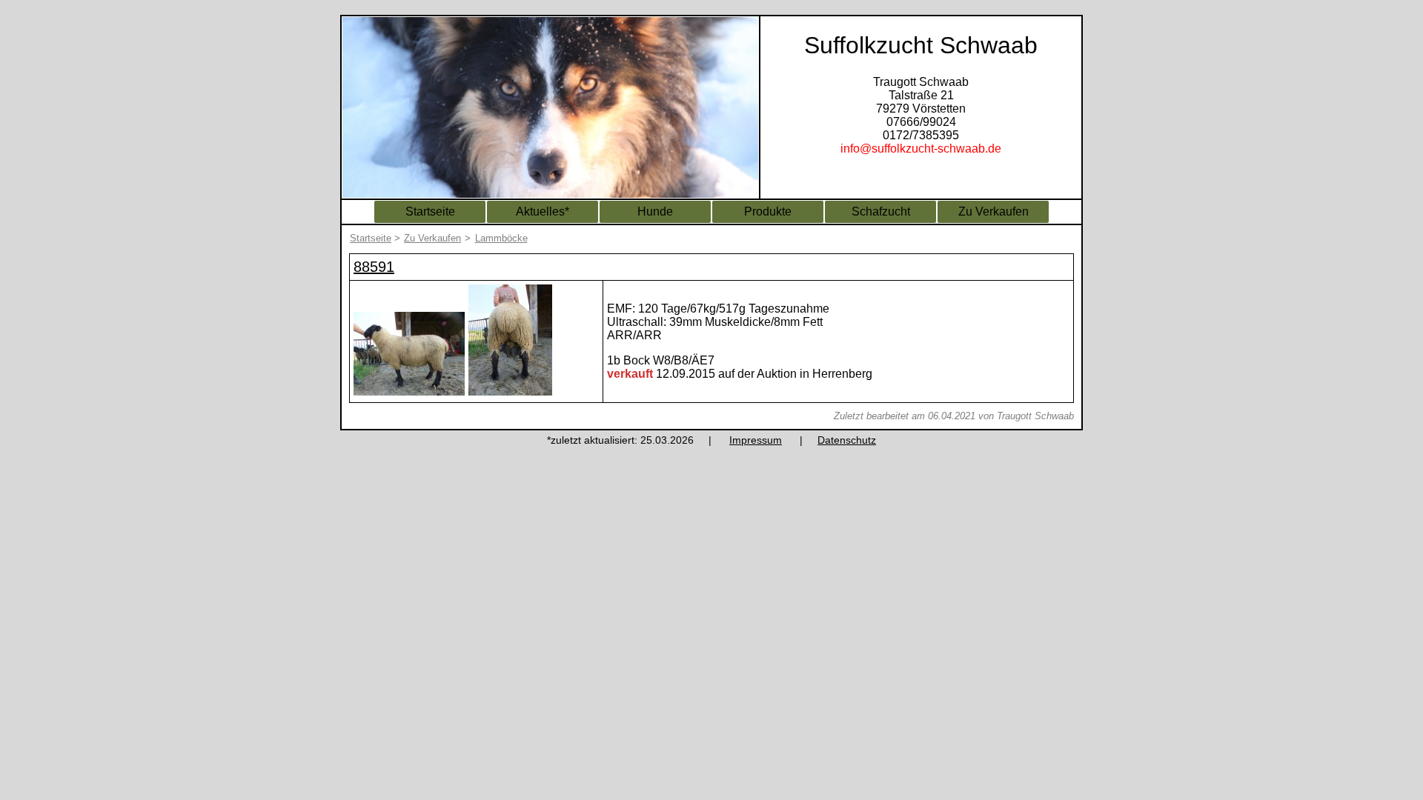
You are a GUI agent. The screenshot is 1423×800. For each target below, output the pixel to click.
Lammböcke (501, 238)
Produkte (768, 211)
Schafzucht (881, 211)
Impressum (755, 440)
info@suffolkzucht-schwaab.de (920, 148)
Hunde (655, 211)
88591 (374, 267)
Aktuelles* (542, 211)
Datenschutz (846, 440)
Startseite (430, 211)
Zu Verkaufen (993, 211)
